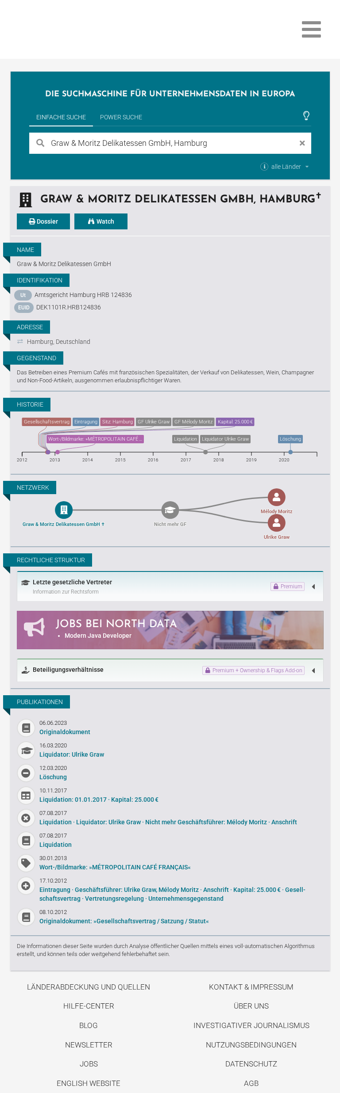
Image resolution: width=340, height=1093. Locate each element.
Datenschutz (251, 1063)
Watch (104, 221)
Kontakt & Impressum (251, 987)
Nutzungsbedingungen (251, 1044)
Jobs (89, 1063)
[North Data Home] (62, 29)
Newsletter (88, 1044)
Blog (88, 1025)
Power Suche (121, 117)
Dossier (46, 221)
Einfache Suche (61, 117)
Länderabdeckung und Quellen (88, 987)
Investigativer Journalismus (251, 1025)
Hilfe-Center (88, 1006)
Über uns (251, 1006)
